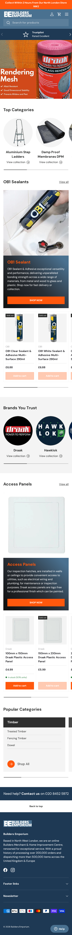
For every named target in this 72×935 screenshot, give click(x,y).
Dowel (11, 745)
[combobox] (36, 22)
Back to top (36, 806)
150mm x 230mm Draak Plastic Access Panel (52, 657)
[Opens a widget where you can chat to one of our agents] (59, 929)
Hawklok (50, 450)
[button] (59, 14)
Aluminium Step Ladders (18, 154)
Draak (18, 450)
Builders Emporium (20, 926)
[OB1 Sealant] (36, 223)
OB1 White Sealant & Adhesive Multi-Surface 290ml (51, 355)
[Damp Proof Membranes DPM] (50, 132)
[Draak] (18, 430)
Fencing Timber (16, 738)
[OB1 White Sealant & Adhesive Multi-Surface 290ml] (52, 328)
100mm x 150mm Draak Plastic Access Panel (19, 657)
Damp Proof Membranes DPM (51, 154)
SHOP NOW (36, 300)
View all (64, 182)
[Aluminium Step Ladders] (18, 132)
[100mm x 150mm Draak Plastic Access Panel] (20, 630)
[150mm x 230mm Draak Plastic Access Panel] (52, 630)
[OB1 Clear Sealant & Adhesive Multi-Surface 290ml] (20, 328)
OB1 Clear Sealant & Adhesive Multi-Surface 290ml (18, 355)
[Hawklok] (50, 430)
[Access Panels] (36, 525)
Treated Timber (16, 731)
